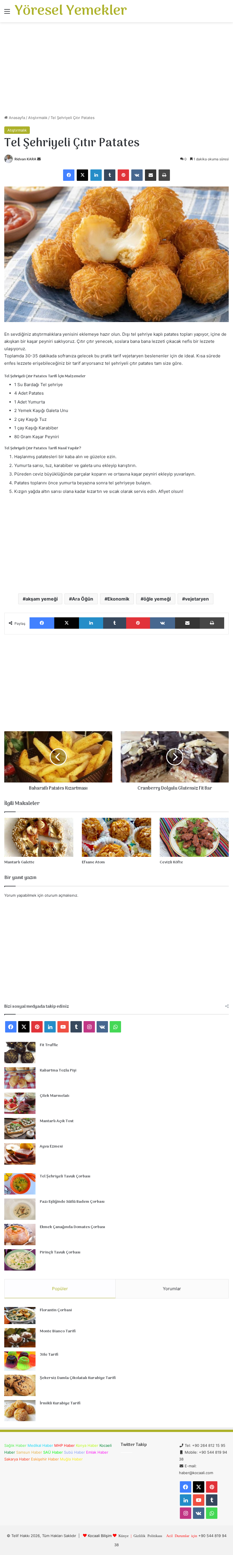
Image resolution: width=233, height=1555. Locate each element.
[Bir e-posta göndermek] (39, 159)
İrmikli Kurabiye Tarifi (60, 1403)
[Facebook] (68, 175)
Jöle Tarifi (49, 1354)
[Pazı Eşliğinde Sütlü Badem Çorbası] (20, 1209)
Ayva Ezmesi (51, 1146)
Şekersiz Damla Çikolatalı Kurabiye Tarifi (78, 1378)
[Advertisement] (116, 70)
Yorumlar (172, 1288)
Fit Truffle (49, 1045)
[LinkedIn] (96, 175)
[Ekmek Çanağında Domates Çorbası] (20, 1234)
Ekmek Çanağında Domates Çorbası (72, 1227)
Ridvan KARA (25, 159)
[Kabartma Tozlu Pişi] (20, 1078)
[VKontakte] (137, 175)
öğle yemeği (157, 599)
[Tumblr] (109, 175)
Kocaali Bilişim (100, 1535)
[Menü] (7, 13)
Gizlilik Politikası (148, 1535)
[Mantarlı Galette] (38, 837)
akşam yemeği (42, 599)
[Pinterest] (123, 175)
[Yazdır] (164, 175)
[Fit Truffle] (20, 1052)
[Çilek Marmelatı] (20, 1103)
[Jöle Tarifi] (20, 1361)
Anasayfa (16, 117)
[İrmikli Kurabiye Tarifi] (20, 1410)
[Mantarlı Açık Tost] (20, 1128)
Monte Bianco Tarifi (58, 1331)
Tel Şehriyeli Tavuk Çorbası (65, 1176)
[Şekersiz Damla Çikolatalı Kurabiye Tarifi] (20, 1385)
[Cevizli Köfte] (194, 837)
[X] (82, 175)
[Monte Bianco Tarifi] (20, 1337)
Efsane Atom (93, 862)
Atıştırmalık (37, 117)
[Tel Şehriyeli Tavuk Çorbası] (20, 1184)
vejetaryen (197, 599)
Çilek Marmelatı (54, 1096)
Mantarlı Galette (19, 862)
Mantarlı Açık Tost (57, 1121)
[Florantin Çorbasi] (20, 1315)
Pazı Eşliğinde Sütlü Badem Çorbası (72, 1201)
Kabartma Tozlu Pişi (58, 1070)
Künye (123, 1535)
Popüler (60, 1288)
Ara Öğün (82, 599)
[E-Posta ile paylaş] (150, 175)
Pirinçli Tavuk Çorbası (60, 1252)
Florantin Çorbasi (56, 1310)
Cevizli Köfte (171, 862)
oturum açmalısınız (61, 895)
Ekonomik (118, 599)
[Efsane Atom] (116, 837)
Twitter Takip (134, 1444)
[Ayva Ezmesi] (20, 1154)
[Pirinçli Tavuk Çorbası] (20, 1260)
